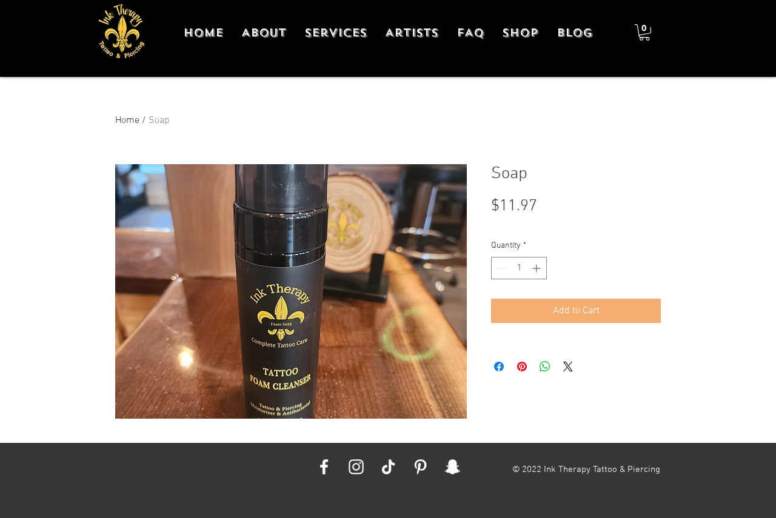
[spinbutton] (519, 268)
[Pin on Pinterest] (522, 366)
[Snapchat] (453, 467)
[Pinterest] (420, 467)
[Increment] (537, 268)
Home (127, 121)
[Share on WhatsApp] (545, 366)
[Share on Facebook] (499, 366)
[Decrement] (500, 268)
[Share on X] (568, 366)
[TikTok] (388, 467)
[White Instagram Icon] (356, 467)
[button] (644, 32)
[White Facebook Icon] (324, 467)
